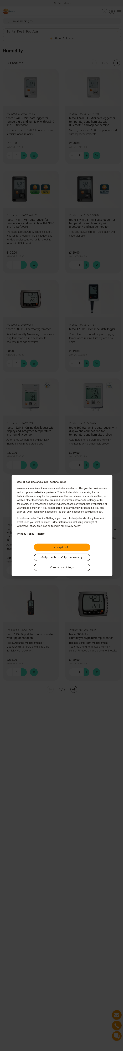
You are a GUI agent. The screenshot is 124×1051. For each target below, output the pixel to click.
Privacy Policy (25, 533)
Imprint (41, 533)
